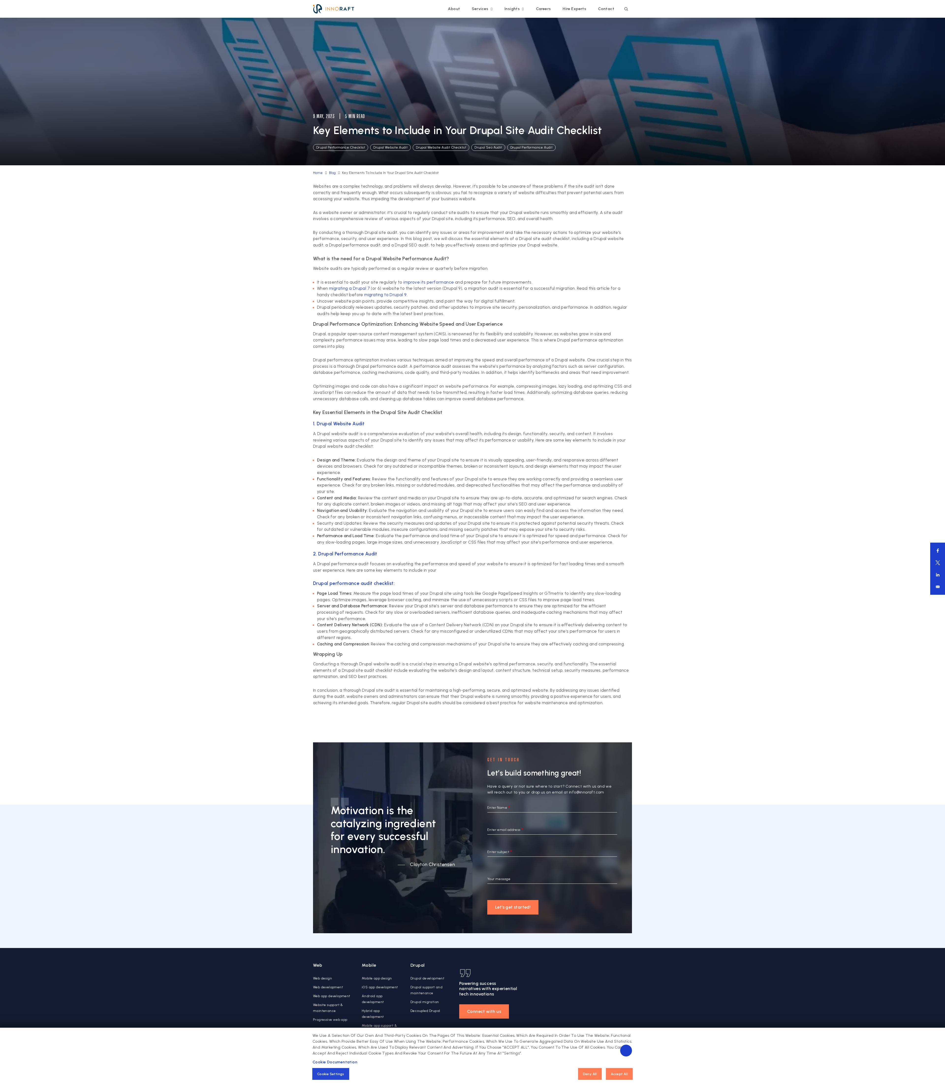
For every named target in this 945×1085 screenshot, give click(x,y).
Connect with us (484, 1011)
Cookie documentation (335, 1062)
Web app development (331, 996)
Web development (328, 987)
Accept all (619, 1074)
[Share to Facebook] (938, 551)
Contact (606, 8)
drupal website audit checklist (441, 147)
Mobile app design (377, 978)
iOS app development (380, 987)
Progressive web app (330, 1020)
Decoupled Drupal (425, 1011)
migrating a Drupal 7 (349, 288)
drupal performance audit (531, 147)
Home (318, 173)
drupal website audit (390, 147)
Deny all (590, 1074)
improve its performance (428, 282)
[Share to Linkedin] (938, 575)
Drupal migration (424, 1002)
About (454, 8)
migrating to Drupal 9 (385, 294)
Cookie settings (330, 1074)
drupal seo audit (488, 147)
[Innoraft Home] (333, 9)
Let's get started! (513, 907)
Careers (543, 8)
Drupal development (427, 978)
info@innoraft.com (586, 792)
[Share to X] (938, 563)
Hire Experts (574, 8)
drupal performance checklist (340, 147)
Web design (322, 978)
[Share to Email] (938, 587)
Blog (332, 173)
